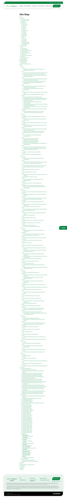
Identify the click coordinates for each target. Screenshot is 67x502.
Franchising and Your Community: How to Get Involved (31, 206)
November (24, 117)
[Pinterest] (60, 481)
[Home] (11, 6)
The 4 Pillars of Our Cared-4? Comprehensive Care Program (32, 258)
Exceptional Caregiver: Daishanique (28, 410)
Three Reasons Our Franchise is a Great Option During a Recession (33, 220)
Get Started (56, 6)
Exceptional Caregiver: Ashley (27, 406)
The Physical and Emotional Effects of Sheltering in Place (32, 298)
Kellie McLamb (25, 34)
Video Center (24, 39)
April (23, 90)
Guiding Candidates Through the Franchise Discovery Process (32, 398)
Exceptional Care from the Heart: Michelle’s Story (30, 140)
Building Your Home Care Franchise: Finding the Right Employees (33, 201)
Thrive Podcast (25, 44)
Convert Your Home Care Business (27, 55)
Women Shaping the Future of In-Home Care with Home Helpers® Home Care (35, 98)
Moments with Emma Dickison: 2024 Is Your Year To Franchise (32, 380)
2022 (22, 227)
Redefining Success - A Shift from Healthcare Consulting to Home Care (33, 402)
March (24, 95)
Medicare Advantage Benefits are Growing (29, 303)
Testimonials (24, 54)
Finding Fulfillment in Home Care (28, 400)
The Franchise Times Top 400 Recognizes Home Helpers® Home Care (34, 264)
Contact (22, 463)
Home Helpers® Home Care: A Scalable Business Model (32, 343)
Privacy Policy (23, 465)
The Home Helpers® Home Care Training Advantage (31, 295)
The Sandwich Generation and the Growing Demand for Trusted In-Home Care (35, 72)
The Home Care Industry (25, 19)
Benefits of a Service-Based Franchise (29, 215)
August (24, 67)
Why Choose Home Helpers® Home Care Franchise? (31, 169)
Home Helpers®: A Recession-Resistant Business (30, 334)
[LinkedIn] (58, 481)
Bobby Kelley (25, 27)
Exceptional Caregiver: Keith (27, 412)
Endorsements (24, 433)
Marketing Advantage (25, 51)
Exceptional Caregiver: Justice (27, 424)
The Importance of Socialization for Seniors (30, 171)
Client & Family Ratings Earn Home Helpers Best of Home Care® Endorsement (35, 365)
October (24, 121)
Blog (23, 37)
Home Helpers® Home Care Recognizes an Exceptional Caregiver (33, 245)
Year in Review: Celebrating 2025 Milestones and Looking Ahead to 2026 (34, 116)
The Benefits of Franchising (27, 242)
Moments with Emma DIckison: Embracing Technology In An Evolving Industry (34, 386)
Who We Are (22, 18)
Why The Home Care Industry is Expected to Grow (31, 326)
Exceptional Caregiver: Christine (27, 428)
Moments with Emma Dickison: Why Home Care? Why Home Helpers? (33, 376)
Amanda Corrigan (25, 30)
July (23, 71)
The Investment (23, 56)
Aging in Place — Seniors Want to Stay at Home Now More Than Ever (33, 308)
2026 (22, 66)
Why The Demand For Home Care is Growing (30, 176)
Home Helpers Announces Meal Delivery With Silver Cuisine (32, 363)
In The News (24, 38)
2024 (22, 155)
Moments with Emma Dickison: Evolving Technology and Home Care (33, 392)
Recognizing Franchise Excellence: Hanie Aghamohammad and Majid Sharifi (35, 108)
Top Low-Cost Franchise (27, 355)
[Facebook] (52, 481)
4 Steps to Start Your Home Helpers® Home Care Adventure (32, 199)
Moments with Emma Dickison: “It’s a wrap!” (29, 369)
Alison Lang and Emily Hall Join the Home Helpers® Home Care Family (34, 322)
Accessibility (8, 494)
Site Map (22, 468)
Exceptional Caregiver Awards (26, 52)
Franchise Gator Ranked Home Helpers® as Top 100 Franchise (33, 309)
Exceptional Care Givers (26, 43)
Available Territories (24, 61)
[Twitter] (56, 481)
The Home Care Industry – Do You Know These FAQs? (31, 329)
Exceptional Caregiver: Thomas (27, 427)
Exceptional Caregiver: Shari (27, 413)
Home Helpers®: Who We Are (27, 331)
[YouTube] (54, 481)
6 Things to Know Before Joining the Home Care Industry (32, 305)
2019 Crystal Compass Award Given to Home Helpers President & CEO (34, 349)
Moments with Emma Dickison (26, 368)
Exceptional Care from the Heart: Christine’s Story (31, 138)
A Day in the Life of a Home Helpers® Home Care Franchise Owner (33, 94)
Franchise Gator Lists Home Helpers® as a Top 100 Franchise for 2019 (34, 351)
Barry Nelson (25, 25)
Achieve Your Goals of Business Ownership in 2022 (31, 272)
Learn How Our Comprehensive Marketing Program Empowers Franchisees (34, 191)
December (24, 190)
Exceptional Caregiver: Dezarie (27, 405)
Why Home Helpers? (24, 45)
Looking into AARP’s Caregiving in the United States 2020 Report (33, 324)
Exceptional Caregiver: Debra (27, 430)
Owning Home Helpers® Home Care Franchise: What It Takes (32, 240)
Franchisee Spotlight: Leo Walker (28, 263)
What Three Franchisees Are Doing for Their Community (32, 222)
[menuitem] (8, 494)
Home (21, 16)
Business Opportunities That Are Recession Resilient (30, 461)
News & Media (51, 2)
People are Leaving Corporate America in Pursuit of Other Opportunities (34, 284)
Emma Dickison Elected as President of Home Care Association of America (34, 339)
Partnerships (23, 21)
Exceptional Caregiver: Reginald (27, 408)
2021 (22, 269)
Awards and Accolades (25, 20)
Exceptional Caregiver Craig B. (27, 417)
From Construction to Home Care (28, 401)
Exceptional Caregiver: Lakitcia (27, 425)
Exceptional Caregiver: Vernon (27, 432)
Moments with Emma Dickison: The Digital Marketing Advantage (32, 375)
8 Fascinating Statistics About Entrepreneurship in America (32, 289)
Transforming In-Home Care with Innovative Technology (32, 151)
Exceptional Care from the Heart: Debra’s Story (30, 139)
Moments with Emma (26, 42)
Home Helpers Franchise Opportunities (29, 459)
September (24, 123)
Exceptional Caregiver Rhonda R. (27, 418)
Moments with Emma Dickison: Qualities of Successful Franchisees (33, 393)
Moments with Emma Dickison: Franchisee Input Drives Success (32, 374)
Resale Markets (24, 62)
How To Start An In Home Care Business (29, 358)
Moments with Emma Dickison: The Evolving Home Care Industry (32, 379)
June (23, 77)
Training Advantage (25, 49)
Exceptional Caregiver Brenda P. (27, 420)
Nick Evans (24, 26)
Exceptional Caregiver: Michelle (27, 431)
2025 (22, 113)
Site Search (22, 469)
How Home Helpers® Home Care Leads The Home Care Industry (33, 166)
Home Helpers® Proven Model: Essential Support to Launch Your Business (34, 165)
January (24, 184)
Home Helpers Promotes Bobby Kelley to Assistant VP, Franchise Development (35, 360)
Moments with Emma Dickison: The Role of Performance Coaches (32, 373)
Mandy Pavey (25, 33)
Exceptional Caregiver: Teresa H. (27, 414)
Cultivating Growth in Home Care (28, 399)
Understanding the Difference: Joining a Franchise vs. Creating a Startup (34, 336)
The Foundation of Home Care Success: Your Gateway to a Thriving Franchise (35, 122)
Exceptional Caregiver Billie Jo (27, 419)
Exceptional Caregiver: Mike (27, 407)
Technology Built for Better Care (26, 50)
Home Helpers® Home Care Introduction (29, 377)
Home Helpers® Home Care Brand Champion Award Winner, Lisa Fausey (34, 237)
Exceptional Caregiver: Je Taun (27, 411)
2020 (22, 315)
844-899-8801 (59, 2)
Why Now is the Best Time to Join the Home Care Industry (32, 154)
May (23, 84)
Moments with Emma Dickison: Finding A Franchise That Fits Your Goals (33, 387)
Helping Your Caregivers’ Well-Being (29, 210)
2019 (22, 340)
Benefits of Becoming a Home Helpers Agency (27, 464)
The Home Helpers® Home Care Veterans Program (31, 235)
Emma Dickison (25, 24)
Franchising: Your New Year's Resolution (29, 225)
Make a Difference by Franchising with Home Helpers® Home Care (33, 185)
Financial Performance (25, 57)
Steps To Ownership (43, 478)
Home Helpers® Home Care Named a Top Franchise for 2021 (32, 311)
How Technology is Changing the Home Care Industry (31, 226)
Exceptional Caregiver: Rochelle (27, 426)
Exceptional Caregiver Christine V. (28, 421)
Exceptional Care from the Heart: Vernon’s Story (30, 142)
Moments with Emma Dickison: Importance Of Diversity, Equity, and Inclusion (34, 381)
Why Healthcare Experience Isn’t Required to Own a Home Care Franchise (34, 81)
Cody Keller (24, 32)
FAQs (55, 2)
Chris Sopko (24, 31)
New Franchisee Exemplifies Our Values (29, 217)
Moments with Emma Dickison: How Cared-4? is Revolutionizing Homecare (34, 390)
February (24, 181)
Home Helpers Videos (25, 458)
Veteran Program (24, 48)
